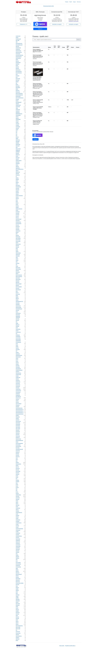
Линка (17, 258)
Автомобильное (19, 43)
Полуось (17, 399)
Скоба (17, 513)
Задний (17, 159)
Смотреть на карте (56, 24)
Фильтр (17, 571)
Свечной (17, 505)
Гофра (17, 129)
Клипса (17, 197)
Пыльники (18, 436)
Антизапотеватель (19, 55)
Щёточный (18, 627)
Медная (17, 285)
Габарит (17, 103)
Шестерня (18, 603)
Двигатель (18, 139)
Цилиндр (17, 594)
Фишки (17, 575)
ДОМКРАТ (18, 151)
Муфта (17, 297)
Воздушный (18, 96)
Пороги (17, 402)
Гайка (17, 108)
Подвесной (18, 377)
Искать (78, 39)
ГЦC (16, 134)
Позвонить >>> (23, 24)
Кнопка (17, 205)
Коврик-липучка (19, 208)
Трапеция (18, 549)
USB (16, 41)
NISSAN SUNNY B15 (37, 78)
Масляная (18, 277)
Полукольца (18, 397)
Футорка (17, 584)
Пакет (17, 345)
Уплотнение (18, 562)
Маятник (17, 282)
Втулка (17, 100)
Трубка (17, 555)
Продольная (18, 421)
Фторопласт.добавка (20, 583)
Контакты (79, 1)
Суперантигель (19, 536)
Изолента (18, 175)
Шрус (17, 615)
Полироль (18, 393)
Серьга (17, 509)
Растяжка (17, 447)
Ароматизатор (19, 56)
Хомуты (17, 587)
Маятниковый (18, 283)
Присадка (18, 416)
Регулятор (18, 450)
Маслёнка (18, 272)
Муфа (17, 295)
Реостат (17, 466)
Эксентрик (18, 631)
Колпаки (17, 214)
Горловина (18, 126)
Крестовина (18, 238)
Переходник (18, 356)
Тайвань (49, 106)
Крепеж (17, 235)
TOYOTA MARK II (38, 50)
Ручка (17, 484)
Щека (17, 619)
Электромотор (19, 636)
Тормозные (18, 546)
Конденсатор (18, 222)
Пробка (17, 418)
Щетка (17, 621)
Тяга (16, 559)
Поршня (17, 406)
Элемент (17, 637)
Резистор (17, 456)
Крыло (17, 242)
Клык (17, 200)
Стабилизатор (18, 522)
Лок (16, 264)
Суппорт (17, 537)
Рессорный (18, 471)
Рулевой (17, 481)
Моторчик (18, 294)
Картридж (18, 185)
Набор (17, 300)
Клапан (17, 191)
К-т (16, 176)
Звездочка (18, 172)
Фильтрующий (19, 574)
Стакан (17, 524)
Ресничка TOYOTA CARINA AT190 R (37, 122)
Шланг (17, 608)
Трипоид (17, 550)
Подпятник (18, 384)
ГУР (16, 132)
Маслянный (18, 279)
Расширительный (19, 449)
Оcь (16, 321)
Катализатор (18, 186)
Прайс (70, 1)
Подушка (17, 387)
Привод (17, 415)
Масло (17, 273)
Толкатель (18, 543)
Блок (17, 74)
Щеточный (18, 628)
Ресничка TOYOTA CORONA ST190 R (38, 115)
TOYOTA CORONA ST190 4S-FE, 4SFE (38, 86)
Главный (17, 123)
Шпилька (17, 612)
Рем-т (17, 459)
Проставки (18, 428)
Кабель (17, 177)
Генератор (18, 109)
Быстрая (17, 80)
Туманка (17, 556)
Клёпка (17, 194)
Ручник (17, 487)
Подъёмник (18, 392)
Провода (17, 419)
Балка (17, 59)
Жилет (17, 156)
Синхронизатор (19, 512)
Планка (17, 362)
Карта (17, 183)
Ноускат (17, 320)
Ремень (17, 462)
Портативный (18, 403)
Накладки (18, 304)
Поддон (17, 378)
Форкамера (18, 578)
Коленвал (18, 211)
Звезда (17, 170)
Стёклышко (18, 530)
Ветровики (18, 87)
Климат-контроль (19, 195)
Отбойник (18, 335)
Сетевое (17, 511)
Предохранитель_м (19, 411)
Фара (17, 568)
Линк (17, 257)
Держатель (18, 144)
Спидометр (18, 519)
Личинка (17, 263)
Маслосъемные (19, 276)
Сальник (17, 496)
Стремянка (18, 533)
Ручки (17, 486)
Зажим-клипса (18, 160)
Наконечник (18, 305)
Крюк (17, 248)
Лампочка (18, 254)
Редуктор (17, 452)
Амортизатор (18, 50)
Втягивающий (18, 102)
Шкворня (17, 605)
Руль (17, 483)
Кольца (17, 216)
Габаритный (18, 105)
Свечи (17, 503)
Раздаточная (18, 438)
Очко (17, 343)
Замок (17, 164)
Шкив (17, 606)
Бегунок (17, 66)
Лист (17, 261)
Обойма (17, 326)
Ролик (17, 475)
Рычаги (17, 493)
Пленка (17, 364)
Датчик (17, 137)
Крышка (17, 245)
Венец (17, 84)
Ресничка (18, 468)
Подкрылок (18, 381)
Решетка (17, 472)
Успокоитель (18, 566)
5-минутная (18, 36)
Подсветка (18, 386)
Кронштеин (18, 239)
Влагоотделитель (19, 93)
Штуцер (17, 618)
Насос (17, 311)
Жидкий (17, 153)
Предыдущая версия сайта (48, 6)
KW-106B (17, 40)
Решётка (17, 474)
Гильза (17, 116)
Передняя (18, 353)
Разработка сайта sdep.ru (70, 645)
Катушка (17, 188)
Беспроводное (19, 71)
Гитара (17, 122)
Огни (17, 327)
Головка (17, 125)
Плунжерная (18, 368)
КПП (16, 233)
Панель (17, 348)
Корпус (17, 232)
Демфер (17, 142)
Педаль (17, 352)
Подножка (18, 383)
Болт (17, 77)
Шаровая (17, 599)
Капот (17, 180)
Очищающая (18, 342)
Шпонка (17, 614)
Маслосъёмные (19, 275)
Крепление (18, 236)
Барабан (17, 64)
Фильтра (17, 572)
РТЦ (16, 478)
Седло (17, 506)
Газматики (18, 106)
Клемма (17, 192)
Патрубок (18, 349)
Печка (17, 361)
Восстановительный (20, 97)
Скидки (74, 1)
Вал (16, 83)
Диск (17, 147)
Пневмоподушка (19, 370)
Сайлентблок (18, 494)
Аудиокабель (18, 58)
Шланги (17, 609)
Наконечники (18, 307)
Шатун (17, 602)
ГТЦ (16, 131)
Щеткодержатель (19, 625)
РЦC (16, 488)
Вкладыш (17, 90)
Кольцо (17, 217)
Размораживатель (19, 440)
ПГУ (16, 350)
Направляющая (19, 308)
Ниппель (17, 318)
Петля (17, 359)
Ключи (17, 202)
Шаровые (18, 600)
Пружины (18, 433)
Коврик (17, 207)
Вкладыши (18, 91)
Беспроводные (19, 72)
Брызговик (18, 78)
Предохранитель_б (19, 409)
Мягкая (17, 298)
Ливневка (18, 255)
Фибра (17, 569)
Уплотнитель (18, 563)
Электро (17, 634)
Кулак (17, 250)
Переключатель (19, 355)
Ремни (17, 465)
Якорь (17, 640)
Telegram (40, 29)
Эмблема (17, 639)
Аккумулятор (18, 47)
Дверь (17, 138)
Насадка (17, 310)
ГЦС (16, 135)
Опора (17, 330)
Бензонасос (18, 69)
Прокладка (18, 422)
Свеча (17, 502)
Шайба (17, 597)
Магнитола (18, 267)
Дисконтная (18, 148)
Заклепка (17, 162)
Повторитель (18, 373)
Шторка (17, 616)
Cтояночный (18, 39)
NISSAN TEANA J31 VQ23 (38, 101)
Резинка (17, 453)
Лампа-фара (18, 252)
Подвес (17, 375)
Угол (17, 561)
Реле (17, 458)
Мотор (17, 292)
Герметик (17, 111)
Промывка (18, 425)
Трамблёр (18, 547)
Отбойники (18, 336)
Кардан (17, 182)
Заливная (18, 163)
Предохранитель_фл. (20, 412)
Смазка (17, 516)
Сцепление (18, 538)
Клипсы (17, 198)
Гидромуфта (18, 115)
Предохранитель (19, 408)
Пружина (17, 430)
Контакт (17, 225)
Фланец (17, 577)
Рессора (17, 469)
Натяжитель (18, 313)
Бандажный (18, 62)
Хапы (17, 586)
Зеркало (17, 173)
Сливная (17, 515)
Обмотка (17, 324)
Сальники (18, 497)
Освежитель (18, 332)
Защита (17, 166)
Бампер (17, 61)
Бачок (17, 65)
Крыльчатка (18, 244)
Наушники (18, 314)
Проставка (18, 427)
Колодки (17, 213)
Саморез (17, 499)
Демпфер (17, 141)
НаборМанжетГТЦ (19, 301)
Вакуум (17, 81)
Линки (17, 260)
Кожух (17, 210)
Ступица (17, 534)
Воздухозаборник (19, 94)
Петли (17, 358)
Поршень (18, 405)
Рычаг (17, 491)
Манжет (17, 270)
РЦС (16, 490)
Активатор (18, 49)
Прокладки (18, 424)
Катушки (17, 189)
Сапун (17, 500)
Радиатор (18, 437)
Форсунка (18, 580)
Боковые (17, 75)
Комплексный (18, 219)
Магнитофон (18, 269)
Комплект (18, 220)
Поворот (17, 371)
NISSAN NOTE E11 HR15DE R (38, 57)
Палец (17, 346)
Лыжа (17, 266)
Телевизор (18, 540)
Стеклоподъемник (19, 528)
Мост (17, 291)
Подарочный (18, 374)
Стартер (17, 525)
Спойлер (17, 521)
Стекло (17, 527)
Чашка (17, 596)
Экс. (16, 630)
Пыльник (17, 434)
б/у (48, 49)
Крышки (17, 247)
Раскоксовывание (19, 443)
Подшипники (18, 390)
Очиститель (18, 338)
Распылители (18, 446)
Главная (66, 1)
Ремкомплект (18, 463)
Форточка (18, 581)
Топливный (18, 544)
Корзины (17, 229)
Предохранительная (20, 413)
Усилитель (18, 565)
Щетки (17, 622)
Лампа (17, 251)
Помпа (17, 400)
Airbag (17, 37)
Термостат (18, 541)
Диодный (17, 145)
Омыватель (18, 329)
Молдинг (17, 288)
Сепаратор (18, 508)
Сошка (17, 518)
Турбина (17, 558)
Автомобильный (19, 44)
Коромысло (18, 230)
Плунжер (17, 365)
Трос (17, 553)
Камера (17, 179)
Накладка (17, 302)
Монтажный (18, 289)
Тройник (17, 552)
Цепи (17, 591)
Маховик (17, 280)
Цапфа (17, 588)
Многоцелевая (19, 286)
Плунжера (18, 367)
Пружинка (18, 431)
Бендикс (17, 68)
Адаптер (17, 46)
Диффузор (18, 150)
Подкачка (18, 380)
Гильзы (17, 120)
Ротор (17, 477)
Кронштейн (18, 241)
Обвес (17, 323)
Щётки (17, 624)
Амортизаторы (19, 52)
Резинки (17, 455)
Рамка (17, 441)
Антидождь (18, 53)
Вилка (17, 89)
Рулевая (17, 480)
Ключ (17, 201)
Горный (17, 128)
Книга (17, 204)
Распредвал (18, 444)
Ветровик (18, 86)
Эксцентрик (18, 633)
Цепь (17, 593)
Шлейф (17, 611)
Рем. (17, 461)
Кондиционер (18, 223)
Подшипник (18, 389)
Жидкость (18, 154)
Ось (16, 333)
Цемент (17, 590)
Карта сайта (61, 645)
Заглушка (17, 157)
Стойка (17, 531)
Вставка (17, 99)
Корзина (17, 227)
